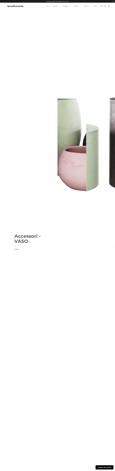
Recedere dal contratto (104, 467)
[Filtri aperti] (102, 6)
